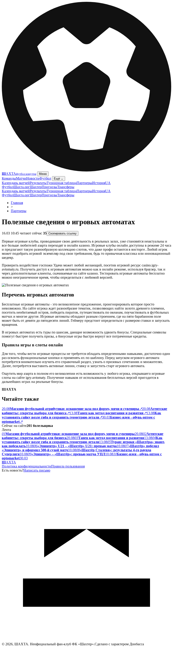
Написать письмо (36, 470)
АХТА (9, 462)
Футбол (45, 178)
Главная (17, 203)
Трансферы (65, 187)
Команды (9, 178)
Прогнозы (49, 187)
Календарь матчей (16, 183)
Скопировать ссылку (62, 233)
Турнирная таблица (62, 183)
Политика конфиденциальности (26, 466)
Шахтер (36, 187)
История (98, 183)
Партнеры (84, 183)
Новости (32, 178)
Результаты (38, 183)
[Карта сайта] (86, 641)
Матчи (21, 178)
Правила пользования (68, 466)
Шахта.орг (22, 187)
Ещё (58, 178)
